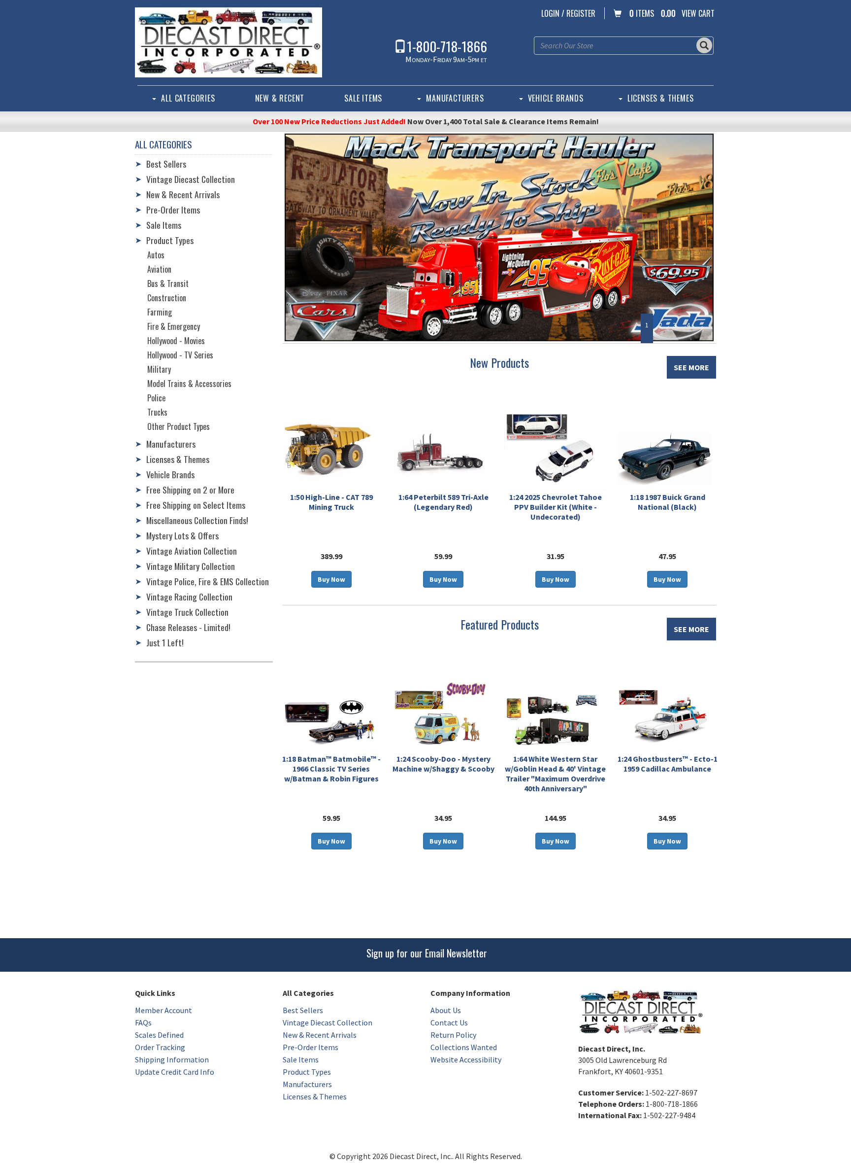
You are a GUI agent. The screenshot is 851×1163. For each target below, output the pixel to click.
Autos (155, 255)
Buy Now (331, 579)
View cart (698, 13)
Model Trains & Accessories (189, 383)
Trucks (157, 412)
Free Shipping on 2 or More (190, 489)
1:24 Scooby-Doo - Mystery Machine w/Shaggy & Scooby (443, 764)
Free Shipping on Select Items (195, 504)
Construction (166, 298)
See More (691, 367)
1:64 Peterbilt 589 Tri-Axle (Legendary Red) (443, 502)
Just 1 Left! (165, 642)
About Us (445, 1010)
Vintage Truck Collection (187, 611)
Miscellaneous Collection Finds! (197, 520)
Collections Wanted (463, 1047)
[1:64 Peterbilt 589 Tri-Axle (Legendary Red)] (441, 452)
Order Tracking (160, 1047)
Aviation (159, 269)
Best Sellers (166, 163)
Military (159, 369)
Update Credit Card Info (174, 1072)
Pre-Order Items (173, 209)
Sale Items (363, 98)
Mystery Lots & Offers (182, 535)
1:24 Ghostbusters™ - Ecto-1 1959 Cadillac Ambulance (668, 764)
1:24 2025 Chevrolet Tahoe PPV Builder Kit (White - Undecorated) (555, 507)
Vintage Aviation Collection (191, 550)
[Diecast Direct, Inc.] (228, 42)
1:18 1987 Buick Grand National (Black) (667, 502)
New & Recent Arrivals (183, 194)
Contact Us (449, 1022)
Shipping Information (172, 1059)
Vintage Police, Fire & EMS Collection (207, 581)
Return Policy (453, 1035)
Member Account (163, 1010)
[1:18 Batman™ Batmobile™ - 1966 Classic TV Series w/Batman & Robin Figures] (328, 721)
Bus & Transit (168, 283)
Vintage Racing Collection (189, 596)
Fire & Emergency (173, 326)
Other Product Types (178, 426)
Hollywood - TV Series (180, 355)
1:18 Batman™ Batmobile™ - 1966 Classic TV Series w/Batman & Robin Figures (331, 768)
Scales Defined (159, 1035)
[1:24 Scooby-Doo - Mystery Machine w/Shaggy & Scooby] (441, 713)
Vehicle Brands (556, 98)
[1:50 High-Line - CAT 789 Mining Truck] (328, 449)
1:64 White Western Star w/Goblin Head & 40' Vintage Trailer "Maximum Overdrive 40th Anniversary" (555, 773)
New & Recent (280, 98)
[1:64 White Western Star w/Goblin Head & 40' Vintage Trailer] (552, 720)
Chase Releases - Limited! (188, 627)
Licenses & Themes (660, 98)
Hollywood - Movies (176, 341)
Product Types (170, 240)
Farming (159, 312)
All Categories (188, 98)
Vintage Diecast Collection (190, 179)
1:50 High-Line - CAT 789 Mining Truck (331, 502)
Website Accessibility (465, 1059)
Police (156, 398)
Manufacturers (455, 98)
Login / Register (568, 13)
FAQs (143, 1022)
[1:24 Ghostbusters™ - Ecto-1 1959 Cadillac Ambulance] (665, 714)
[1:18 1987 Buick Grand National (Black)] (665, 459)
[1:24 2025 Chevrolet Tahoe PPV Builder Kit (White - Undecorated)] (552, 446)
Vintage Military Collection (190, 566)
